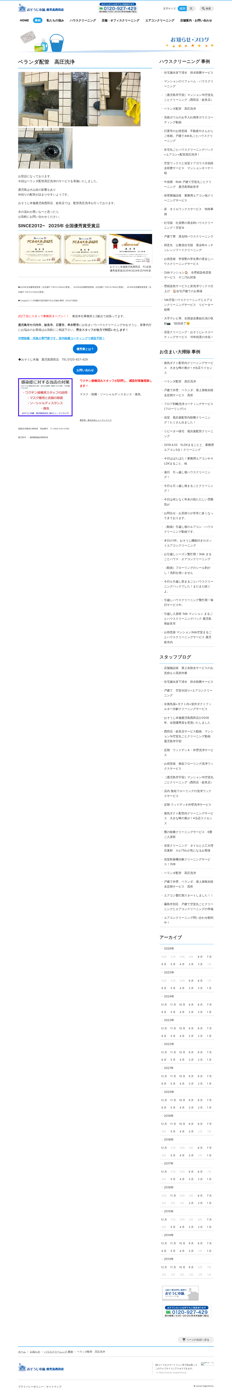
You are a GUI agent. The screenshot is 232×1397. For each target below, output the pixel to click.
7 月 (209, 956)
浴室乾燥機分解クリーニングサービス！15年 (187, 861)
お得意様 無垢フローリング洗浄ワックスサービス (188, 766)
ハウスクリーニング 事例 (185, 61)
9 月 (191, 980)
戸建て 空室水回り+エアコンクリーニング (188, 693)
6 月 (163, 964)
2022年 (169, 1044)
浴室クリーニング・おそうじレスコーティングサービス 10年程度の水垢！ (189, 334)
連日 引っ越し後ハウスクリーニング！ (187, 474)
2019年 (169, 1116)
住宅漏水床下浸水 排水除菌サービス (188, 72)
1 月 (209, 988)
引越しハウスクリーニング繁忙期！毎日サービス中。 (188, 602)
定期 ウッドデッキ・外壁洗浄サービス (188, 752)
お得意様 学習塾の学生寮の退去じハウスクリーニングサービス (188, 261)
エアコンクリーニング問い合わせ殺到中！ (188, 920)
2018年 (169, 1139)
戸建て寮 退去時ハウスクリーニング (188, 236)
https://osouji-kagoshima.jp (172, 1372)
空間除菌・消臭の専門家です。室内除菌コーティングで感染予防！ (61, 338)
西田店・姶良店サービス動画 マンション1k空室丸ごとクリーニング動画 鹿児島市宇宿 (188, 736)
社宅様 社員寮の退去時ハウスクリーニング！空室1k (188, 225)
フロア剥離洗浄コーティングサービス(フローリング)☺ (188, 406)
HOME (24, 20)
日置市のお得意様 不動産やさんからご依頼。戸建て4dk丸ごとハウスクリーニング (188, 135)
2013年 (169, 1259)
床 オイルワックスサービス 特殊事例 (188, 211)
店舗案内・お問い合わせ (196, 20)
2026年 (169, 948)
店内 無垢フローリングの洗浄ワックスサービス (187, 793)
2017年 (168, 1163)
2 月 (200, 964)
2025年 (169, 972)
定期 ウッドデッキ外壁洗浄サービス (187, 804)
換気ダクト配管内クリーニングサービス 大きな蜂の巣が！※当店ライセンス (188, 367)
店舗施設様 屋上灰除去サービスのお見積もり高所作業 (188, 670)
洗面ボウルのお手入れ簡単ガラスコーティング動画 (188, 119)
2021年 (169, 1068)
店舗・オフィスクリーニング (120, 20)
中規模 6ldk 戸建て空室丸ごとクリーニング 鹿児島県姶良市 (188, 184)
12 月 (164, 1004)
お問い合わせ (85, 370)
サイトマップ (53, 1386)
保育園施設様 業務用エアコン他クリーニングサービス (188, 198)
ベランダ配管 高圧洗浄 (180, 108)
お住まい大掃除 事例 (180, 351)
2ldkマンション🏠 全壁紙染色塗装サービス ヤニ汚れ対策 (187, 275)
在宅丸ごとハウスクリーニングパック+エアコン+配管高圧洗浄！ (188, 152)
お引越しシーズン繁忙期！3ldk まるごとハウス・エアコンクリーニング (188, 556)
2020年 (169, 1092)
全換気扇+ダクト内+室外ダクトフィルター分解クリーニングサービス (188, 706)
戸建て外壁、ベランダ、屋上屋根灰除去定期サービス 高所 (188, 392)
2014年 (169, 1235)
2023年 (169, 1020)
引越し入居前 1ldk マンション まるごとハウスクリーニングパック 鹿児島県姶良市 (188, 618)
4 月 (182, 964)
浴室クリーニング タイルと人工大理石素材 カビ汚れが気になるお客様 (188, 848)
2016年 (169, 1187)
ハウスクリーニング (83, 20)
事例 (38, 20)
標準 (182, 8)
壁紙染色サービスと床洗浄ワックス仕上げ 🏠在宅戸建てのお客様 (188, 288)
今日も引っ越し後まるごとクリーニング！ (188, 488)
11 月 (173, 1004)
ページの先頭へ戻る (198, 1339)
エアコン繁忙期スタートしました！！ (188, 895)
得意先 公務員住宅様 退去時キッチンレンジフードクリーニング (188, 247)
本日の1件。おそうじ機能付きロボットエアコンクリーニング (188, 543)
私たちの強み (55, 20)
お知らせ (35, 1351)
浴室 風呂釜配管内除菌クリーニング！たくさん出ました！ (187, 420)
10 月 (182, 1004)
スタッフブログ (175, 657)
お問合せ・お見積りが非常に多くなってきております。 (188, 515)
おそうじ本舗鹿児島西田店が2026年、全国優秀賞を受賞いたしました (187, 720)
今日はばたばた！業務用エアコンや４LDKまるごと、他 (188, 461)
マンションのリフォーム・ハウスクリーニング (188, 83)
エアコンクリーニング (159, 20)
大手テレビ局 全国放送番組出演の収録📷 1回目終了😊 (188, 320)
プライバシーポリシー (31, 1386)
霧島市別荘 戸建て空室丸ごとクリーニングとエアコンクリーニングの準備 (188, 906)
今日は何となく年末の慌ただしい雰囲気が (188, 502)
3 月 (191, 964)
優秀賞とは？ (85, 349)
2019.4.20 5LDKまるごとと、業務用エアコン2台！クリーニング (189, 447)
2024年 (169, 996)
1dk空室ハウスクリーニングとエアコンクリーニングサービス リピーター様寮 (188, 304)
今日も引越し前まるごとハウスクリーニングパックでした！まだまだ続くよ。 (188, 586)
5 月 (173, 964)
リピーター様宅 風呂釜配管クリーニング (188, 433)
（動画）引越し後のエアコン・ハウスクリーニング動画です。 (188, 529)
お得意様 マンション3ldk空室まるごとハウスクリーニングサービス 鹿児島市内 (188, 637)
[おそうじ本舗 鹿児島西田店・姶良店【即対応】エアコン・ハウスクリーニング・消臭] (47, 8)
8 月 (200, 956)
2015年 (169, 1211)
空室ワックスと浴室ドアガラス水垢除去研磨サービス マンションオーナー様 (188, 168)
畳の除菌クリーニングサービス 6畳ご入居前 (188, 834)
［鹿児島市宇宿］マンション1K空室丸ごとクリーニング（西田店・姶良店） (189, 97)
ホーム (22, 1351)
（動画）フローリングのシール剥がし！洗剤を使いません (187, 570)
